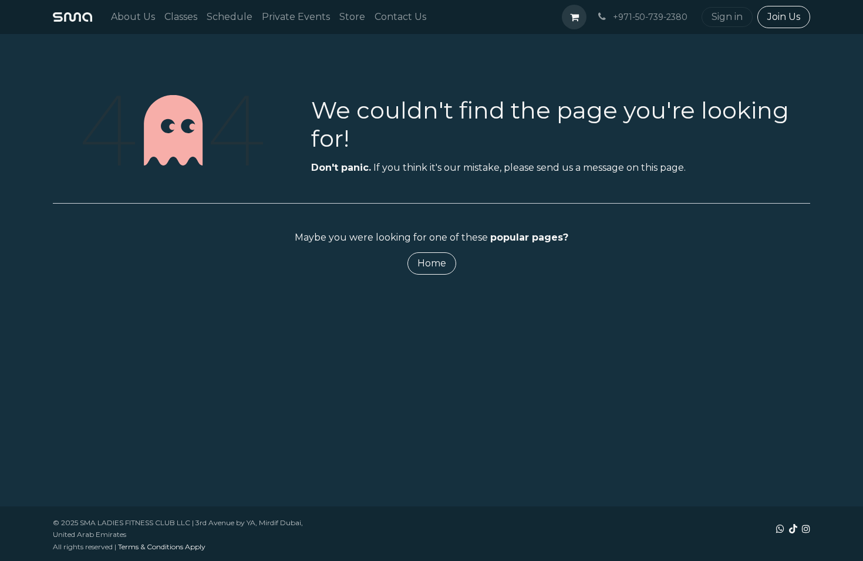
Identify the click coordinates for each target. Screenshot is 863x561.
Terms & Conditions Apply (161, 546)
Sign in (727, 16)
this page (662, 167)
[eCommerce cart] (574, 17)
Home (431, 263)
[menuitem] (133, 16)
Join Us (783, 16)
